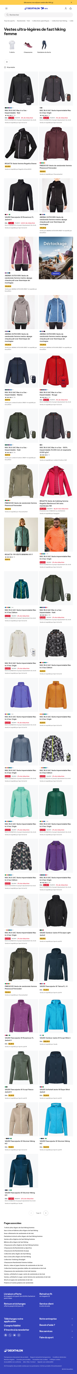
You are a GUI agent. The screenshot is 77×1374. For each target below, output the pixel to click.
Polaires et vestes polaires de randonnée (18, 1283)
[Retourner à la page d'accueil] (36, 8)
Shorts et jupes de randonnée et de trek (18, 1280)
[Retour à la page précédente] (31, 1213)
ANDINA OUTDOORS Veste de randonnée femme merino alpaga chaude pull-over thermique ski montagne (53, 220)
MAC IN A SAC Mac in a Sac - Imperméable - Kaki (16, 449)
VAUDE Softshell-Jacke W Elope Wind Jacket (55, 1091)
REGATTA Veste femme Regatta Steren (20, 164)
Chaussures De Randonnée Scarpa (16, 1251)
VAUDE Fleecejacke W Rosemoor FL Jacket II (19, 218)
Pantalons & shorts (44, 52)
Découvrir (56, 273)
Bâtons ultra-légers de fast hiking (16, 1242)
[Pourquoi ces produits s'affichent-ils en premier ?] (5, 67)
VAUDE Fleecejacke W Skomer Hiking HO (20, 1142)
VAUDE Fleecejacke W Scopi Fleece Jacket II (19, 1091)
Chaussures (28, 52)
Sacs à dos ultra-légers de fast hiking (17, 1256)
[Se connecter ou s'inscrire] (65, 8)
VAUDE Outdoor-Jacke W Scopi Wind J (55, 1038)
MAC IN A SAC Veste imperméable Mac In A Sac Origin (55, 111)
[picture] (21, 89)
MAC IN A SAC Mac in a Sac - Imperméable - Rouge (51, 393)
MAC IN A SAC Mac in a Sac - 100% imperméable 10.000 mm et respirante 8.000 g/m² (55, 450)
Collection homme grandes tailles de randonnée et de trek (25, 1268)
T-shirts (12, 52)
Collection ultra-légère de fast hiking (17, 1254)
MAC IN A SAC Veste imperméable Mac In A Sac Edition (20, 611)
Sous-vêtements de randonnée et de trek (19, 1233)
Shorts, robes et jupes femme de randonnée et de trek (23, 1265)
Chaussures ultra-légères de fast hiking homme (21, 1245)
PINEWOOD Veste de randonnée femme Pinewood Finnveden (56, 167)
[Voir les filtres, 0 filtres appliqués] (7, 62)
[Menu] (6, 8)
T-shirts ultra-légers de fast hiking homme (19, 1227)
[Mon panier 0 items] (70, 8)
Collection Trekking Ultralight (14, 1259)
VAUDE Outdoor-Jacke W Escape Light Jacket (55, 934)
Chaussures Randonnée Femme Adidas (18, 1262)
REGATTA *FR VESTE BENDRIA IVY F (19, 554)
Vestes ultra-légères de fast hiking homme (19, 1239)
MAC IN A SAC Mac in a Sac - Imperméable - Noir (16, 111)
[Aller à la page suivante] (45, 1213)
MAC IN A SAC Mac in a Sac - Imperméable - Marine (16, 393)
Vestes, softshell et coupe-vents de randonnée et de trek (24, 1274)
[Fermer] (71, 2)
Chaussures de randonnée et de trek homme (20, 1271)
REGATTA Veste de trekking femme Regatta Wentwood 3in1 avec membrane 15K (54, 503)
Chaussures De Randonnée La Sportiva (18, 1248)
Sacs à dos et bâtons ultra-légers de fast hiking (21, 1230)
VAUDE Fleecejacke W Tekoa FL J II (53, 986)
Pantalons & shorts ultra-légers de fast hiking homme (23, 1236)
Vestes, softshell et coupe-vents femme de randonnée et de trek (27, 1277)
